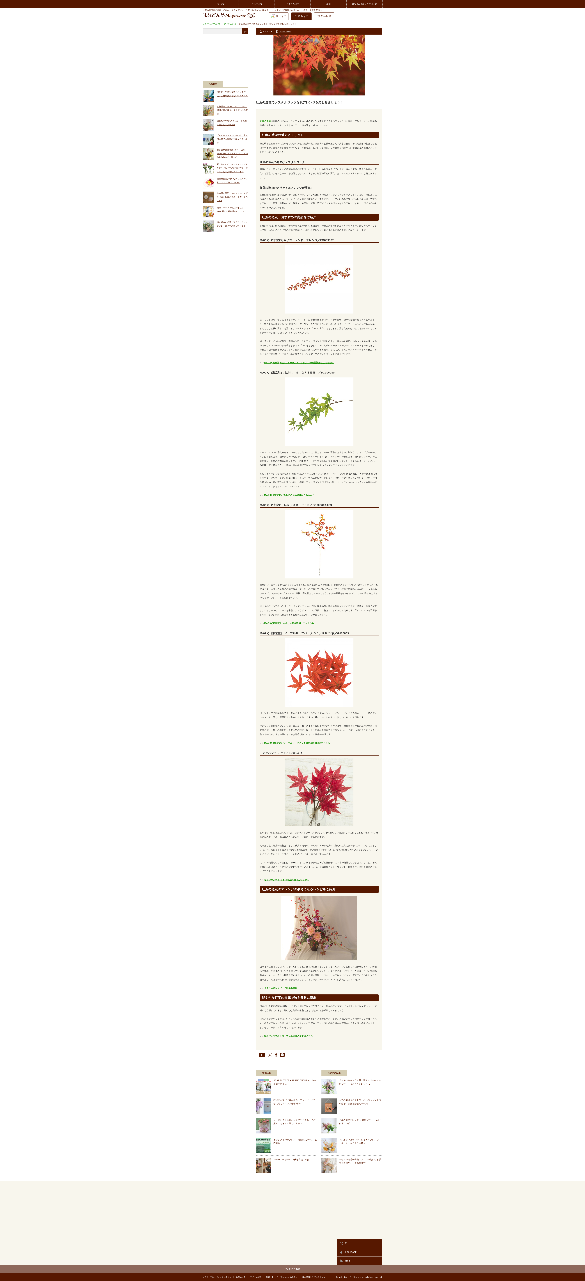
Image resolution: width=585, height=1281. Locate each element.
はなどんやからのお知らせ (364, 4)
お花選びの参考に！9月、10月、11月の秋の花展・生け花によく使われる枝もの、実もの (232, 153)
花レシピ (221, 4)
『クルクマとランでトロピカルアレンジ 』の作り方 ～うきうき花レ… (360, 1141)
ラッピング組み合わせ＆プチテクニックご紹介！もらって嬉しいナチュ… (294, 1121)
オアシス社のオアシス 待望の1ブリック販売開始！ (295, 1141)
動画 (328, 4)
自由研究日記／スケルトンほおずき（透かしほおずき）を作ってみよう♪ (232, 197)
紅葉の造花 (265, 121)
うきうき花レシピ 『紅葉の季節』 (282, 988)
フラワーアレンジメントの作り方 (217, 1277)
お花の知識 (257, 4)
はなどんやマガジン (356, 1277)
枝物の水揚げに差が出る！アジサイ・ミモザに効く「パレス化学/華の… (294, 1102)
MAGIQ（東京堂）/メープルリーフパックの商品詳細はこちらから (297, 743)
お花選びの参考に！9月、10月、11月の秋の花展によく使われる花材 (232, 110)
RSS (348, 1260)
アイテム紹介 (292, 4)
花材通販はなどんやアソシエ (314, 1277)
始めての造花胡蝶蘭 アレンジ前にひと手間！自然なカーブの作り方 (360, 1161)
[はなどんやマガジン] (229, 18)
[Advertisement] (225, 56)
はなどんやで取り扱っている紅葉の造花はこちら (288, 1036)
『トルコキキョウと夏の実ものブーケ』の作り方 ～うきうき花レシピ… (360, 1082)
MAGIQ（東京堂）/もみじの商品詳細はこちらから (289, 495)
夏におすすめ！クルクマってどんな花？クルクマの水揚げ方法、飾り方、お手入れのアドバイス (232, 168)
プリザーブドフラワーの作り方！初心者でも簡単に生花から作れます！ (232, 139)
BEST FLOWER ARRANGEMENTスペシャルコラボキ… (294, 1082)
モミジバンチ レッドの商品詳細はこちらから (286, 879)
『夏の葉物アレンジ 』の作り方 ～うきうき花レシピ (360, 1121)
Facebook (350, 1252)
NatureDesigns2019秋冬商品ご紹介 (291, 1159)
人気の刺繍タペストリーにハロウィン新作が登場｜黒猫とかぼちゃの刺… (360, 1102)
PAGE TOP (294, 1269)
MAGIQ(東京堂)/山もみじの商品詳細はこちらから (289, 623)
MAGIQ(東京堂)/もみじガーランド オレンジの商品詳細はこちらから (299, 362)
